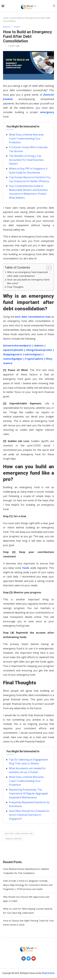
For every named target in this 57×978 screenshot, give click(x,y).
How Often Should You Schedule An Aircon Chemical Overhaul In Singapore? (29, 814)
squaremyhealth (13, 350)
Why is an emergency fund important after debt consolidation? (27, 274)
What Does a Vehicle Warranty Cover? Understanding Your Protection (26, 138)
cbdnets (39, 345)
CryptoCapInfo (34, 358)
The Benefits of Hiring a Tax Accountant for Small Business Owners (26, 159)
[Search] (53, 6)
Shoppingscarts (12, 354)
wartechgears (33, 354)
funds (25, 568)
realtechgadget (12, 358)
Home (6, 17)
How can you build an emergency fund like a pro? (28, 281)
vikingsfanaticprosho (39, 350)
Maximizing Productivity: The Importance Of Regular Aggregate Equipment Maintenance (28, 793)
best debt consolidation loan (19, 833)
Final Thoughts (15, 286)
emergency (46, 112)
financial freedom (13, 838)
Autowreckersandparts (17, 345)
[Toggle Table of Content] (47, 267)
